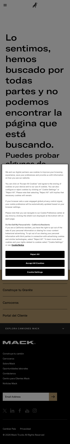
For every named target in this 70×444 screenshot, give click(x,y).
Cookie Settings (35, 272)
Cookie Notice (18, 245)
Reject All (35, 254)
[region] (35, 222)
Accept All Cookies (35, 263)
